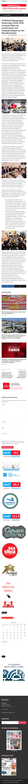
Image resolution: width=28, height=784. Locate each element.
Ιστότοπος (4, 433)
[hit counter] (7, 618)
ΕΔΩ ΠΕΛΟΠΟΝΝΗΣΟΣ (13, 35)
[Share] (8, 286)
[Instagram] (26, 1)
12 (3, 632)
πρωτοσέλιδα (14, 750)
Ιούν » (6, 641)
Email (3, 427)
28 (10, 638)
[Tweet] (20, 286)
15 (14, 632)
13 (7, 632)
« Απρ (3, 641)
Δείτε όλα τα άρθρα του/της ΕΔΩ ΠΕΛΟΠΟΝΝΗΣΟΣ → (17, 388)
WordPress (11, 782)
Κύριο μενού (7, 15)
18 (24, 632)
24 (21, 635)
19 (3, 635)
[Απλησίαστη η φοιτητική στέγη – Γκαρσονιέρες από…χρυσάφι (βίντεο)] (14, 310)
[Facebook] (22, 1)
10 (21, 630)
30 (17, 638)
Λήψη (3, 656)
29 (14, 638)
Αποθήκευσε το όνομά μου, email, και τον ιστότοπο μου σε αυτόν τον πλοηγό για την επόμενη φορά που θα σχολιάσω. (13, 442)
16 (17, 632)
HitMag (16, 782)
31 (21, 638)
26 (3, 638)
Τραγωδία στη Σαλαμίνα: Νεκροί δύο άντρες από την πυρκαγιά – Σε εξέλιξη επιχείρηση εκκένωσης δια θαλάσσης (14, 361)
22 (14, 635)
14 (10, 632)
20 (7, 635)
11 (24, 630)
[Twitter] (24, 1)
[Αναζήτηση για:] (14, 722)
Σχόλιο (4, 404)
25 (24, 635)
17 (21, 632)
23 (17, 635)
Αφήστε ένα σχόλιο (22, 35)
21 (10, 635)
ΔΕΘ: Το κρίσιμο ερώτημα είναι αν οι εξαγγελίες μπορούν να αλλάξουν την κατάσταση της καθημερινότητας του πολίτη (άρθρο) (14, 336)
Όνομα (4, 421)
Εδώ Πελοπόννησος (14, 8)
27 (7, 638)
